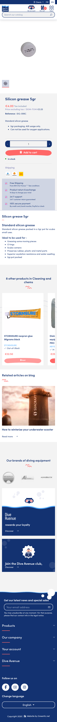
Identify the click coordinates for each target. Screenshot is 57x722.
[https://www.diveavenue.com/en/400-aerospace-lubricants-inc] (27, 477)
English (27, 705)
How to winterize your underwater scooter (27, 429)
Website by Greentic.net (38, 716)
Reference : (10, 113)
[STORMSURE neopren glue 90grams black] (22, 329)
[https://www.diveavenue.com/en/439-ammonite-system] (46, 477)
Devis (39, 2)
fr (47, 2)
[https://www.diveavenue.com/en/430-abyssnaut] (8, 477)
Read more (7, 436)
